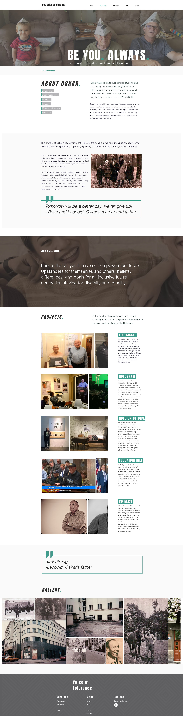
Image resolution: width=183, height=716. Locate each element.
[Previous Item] (5, 631)
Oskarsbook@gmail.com (121, 701)
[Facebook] (116, 705)
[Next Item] (104, 350)
